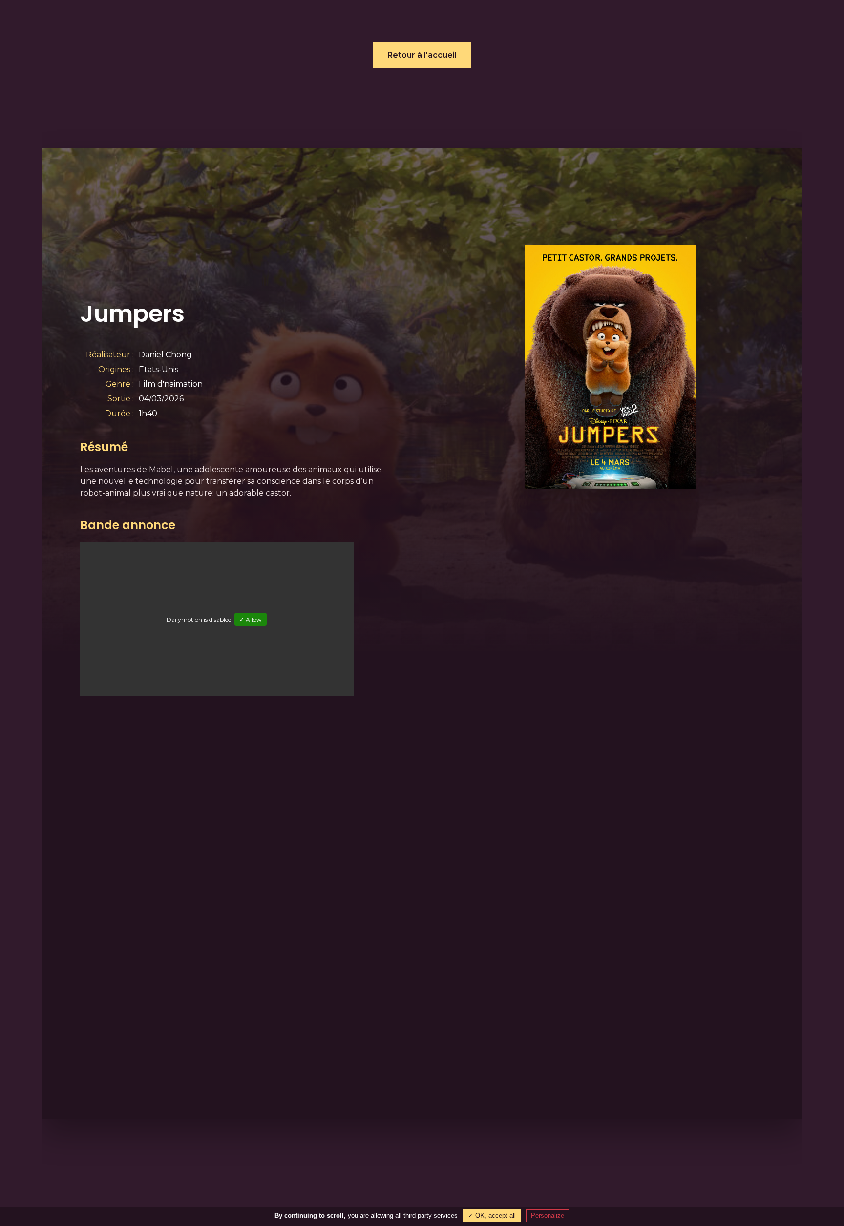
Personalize (547, 1215)
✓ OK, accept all (492, 1215)
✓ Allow (251, 619)
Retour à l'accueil (422, 55)
